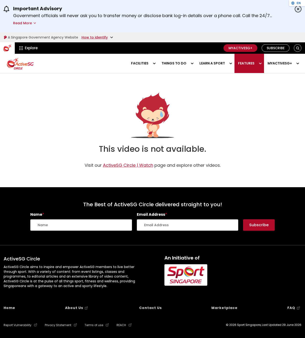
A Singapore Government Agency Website (43, 37)
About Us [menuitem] (74, 308)
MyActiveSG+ (240, 48)
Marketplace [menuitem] (224, 308)
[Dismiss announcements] (298, 9)
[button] (297, 48)
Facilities (139, 63)
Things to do (174, 63)
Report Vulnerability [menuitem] (17, 325)
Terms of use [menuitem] (94, 325)
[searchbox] (81, 225)
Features (246, 63)
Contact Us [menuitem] (150, 308)
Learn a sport (212, 63)
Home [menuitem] (9, 308)
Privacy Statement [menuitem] (58, 325)
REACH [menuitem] (121, 325)
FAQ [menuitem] (291, 308)
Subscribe (276, 48)
